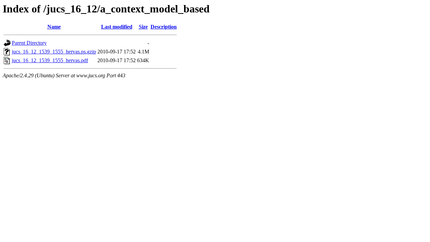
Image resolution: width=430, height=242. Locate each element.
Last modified (116, 27)
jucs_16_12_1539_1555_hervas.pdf (50, 60)
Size (143, 27)
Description (163, 27)
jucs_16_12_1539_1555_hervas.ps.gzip (54, 51)
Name (54, 27)
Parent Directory (29, 43)
